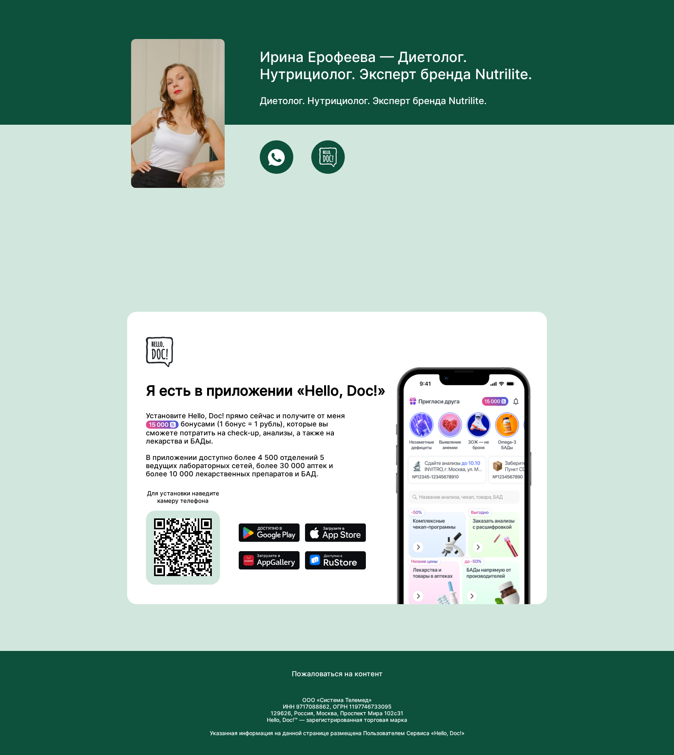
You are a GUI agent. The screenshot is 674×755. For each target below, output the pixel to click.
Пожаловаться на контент (337, 674)
